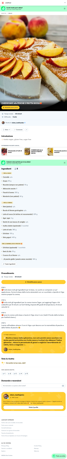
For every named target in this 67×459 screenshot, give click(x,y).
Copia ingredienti (10, 264)
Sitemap (36, 448)
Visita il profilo (33, 407)
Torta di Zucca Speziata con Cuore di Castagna (14, 435)
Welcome (36, 451)
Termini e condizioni (6, 448)
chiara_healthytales (18, 122)
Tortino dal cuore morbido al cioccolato (12, 422)
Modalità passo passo (11, 107)
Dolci (10, 13)
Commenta (19, 129)
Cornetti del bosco (6, 428)
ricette (3, 13)
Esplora (3, 451)
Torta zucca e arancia (7, 425)
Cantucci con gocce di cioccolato (10, 430)
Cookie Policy (37, 445)
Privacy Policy (5, 445)
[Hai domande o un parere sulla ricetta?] (32, 386)
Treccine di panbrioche (7, 433)
